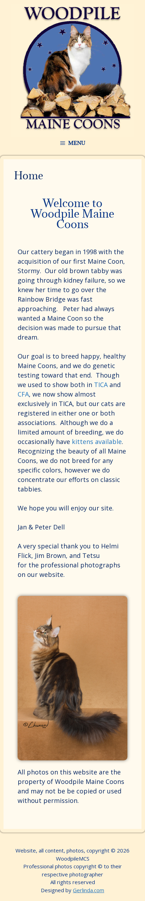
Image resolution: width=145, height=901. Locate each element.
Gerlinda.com (88, 890)
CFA (23, 394)
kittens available (97, 441)
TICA (101, 384)
